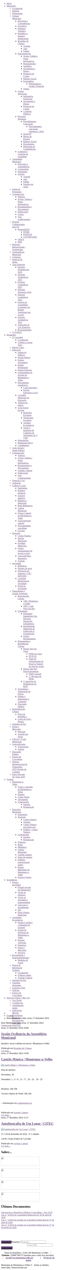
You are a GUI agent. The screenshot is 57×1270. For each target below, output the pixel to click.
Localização (17, 8)
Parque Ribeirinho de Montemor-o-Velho (24, 871)
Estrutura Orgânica (22, 29)
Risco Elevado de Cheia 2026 (18, 775)
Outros (26, 89)
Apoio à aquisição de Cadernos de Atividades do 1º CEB (30, 433)
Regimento (22, 171)
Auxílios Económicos (28, 424)
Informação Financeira (28, 97)
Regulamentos (29, 64)
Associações (23, 747)
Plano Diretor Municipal (23, 913)
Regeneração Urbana (23, 597)
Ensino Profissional (23, 366)
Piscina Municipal (22, 539)
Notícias (21, 197)
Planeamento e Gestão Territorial (36, 85)
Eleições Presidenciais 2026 (23, 269)
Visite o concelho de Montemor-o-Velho (25, 789)
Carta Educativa (30, 387)
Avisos (21, 214)
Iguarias (26, 804)
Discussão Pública (22, 705)
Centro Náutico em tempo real (30, 825)
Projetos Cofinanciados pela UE (18, 224)
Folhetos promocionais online (23, 862)
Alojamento (23, 799)
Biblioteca (22, 566)
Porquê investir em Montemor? (24, 888)
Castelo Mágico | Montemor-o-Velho (26, 1059)
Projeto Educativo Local (30, 391)
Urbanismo (22, 611)
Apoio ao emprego (22, 893)
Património (22, 488)
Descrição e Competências (24, 22)
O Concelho (17, 337)
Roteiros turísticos (21, 491)
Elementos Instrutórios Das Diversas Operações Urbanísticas (30, 618)
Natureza (22, 842)
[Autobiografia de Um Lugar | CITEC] (18, 1129)
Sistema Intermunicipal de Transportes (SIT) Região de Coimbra (19, 767)
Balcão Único (18, 347)
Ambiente (16, 483)
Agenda (26, 46)
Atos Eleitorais (18, 264)
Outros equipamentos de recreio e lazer (25, 551)
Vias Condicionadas (24, 476)
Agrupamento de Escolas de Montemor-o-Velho (25, 376)
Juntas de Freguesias (16, 190)
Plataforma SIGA (25, 443)
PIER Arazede (35, 674)
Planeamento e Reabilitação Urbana (24, 643)
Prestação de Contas (28, 75)
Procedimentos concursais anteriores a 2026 (36, 129)
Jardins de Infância (22, 353)
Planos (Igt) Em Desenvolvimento (31, 670)
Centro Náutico (24, 536)
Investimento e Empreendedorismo (20, 956)
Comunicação (18, 194)
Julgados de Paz (19, 724)
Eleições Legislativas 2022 (23, 320)
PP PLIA (33, 656)
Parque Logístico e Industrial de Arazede (25, 925)
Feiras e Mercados (16, 727)
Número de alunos (23, 404)
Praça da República (22, 715)
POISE (26, 232)
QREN (21, 239)
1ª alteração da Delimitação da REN (29, 684)
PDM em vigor (35, 654)
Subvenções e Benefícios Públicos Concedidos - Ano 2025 (26, 1212)
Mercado (21, 731)
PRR (20, 242)
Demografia (17, 13)
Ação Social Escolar (23, 409)
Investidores (12, 880)
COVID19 (17, 332)
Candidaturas (23, 445)
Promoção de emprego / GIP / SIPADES (25, 573)
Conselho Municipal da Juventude (23, 581)
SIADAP (27, 134)
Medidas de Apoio (23, 961)
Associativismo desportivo (24, 557)
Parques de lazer (25, 568)
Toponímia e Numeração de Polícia (24, 691)
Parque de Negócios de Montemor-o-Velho (23, 934)
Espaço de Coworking (17, 758)
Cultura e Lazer (19, 485)
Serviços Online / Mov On (18, 998)
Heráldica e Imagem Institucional (23, 36)
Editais (26, 51)
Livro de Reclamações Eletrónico (18, 1020)
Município (11, 6)
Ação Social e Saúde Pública (18, 449)
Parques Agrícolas (22, 941)
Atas (25, 48)
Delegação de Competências (29, 147)
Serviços (21, 952)
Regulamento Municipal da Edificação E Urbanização (29, 630)
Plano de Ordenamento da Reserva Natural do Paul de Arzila (36, 663)
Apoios (21, 749)
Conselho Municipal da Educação (23, 397)
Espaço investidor (16, 883)
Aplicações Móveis (17, 1011)
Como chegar (23, 797)
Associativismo (18, 744)
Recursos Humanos (22, 117)
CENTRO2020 (30, 237)
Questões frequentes (16, 984)
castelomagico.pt (24, 1103)
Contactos (16, 257)
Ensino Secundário (23, 361)
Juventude (16, 563)
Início (9, 3)
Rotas (20, 845)
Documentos (28, 144)
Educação (16, 350)
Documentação (24, 53)
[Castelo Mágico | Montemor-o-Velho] (18, 1065)
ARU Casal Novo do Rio (29, 607)
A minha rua (17, 1003)
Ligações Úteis (18, 988)
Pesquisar (6, 1242)
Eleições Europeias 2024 (24, 291)
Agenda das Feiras (23, 735)
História (15, 11)
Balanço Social (29, 79)
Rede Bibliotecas (25, 505)
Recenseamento (24, 330)
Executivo (22, 26)
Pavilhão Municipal (22, 544)
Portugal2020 (23, 229)
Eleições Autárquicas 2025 (23, 277)
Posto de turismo (25, 857)
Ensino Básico (24, 357)
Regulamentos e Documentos (25, 208)
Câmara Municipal (16, 17)
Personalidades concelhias (24, 527)
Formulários (28, 81)
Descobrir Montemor (16, 810)
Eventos (21, 531)
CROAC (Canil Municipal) (19, 740)
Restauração (28, 807)
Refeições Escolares (27, 414)
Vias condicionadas (24, 218)
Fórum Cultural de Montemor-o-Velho (25, 515)
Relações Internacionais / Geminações (18, 247)
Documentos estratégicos (23, 383)
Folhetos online (24, 975)
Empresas (22, 945)
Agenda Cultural (25, 470)
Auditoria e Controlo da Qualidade (23, 154)
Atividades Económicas (17, 918)
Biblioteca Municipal (22, 501)
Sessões (21, 174)
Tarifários (27, 66)
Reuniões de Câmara (23, 42)
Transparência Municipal (18, 253)
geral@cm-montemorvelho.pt (19, 1258)
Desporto (16, 533)
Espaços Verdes (24, 877)
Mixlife (31, 1267)
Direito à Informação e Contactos (23, 699)
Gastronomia (23, 802)
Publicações (23, 212)
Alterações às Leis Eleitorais (24, 326)
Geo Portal (17, 1000)
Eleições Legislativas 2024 (23, 297)
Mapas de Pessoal (27, 137)
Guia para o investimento (23, 906)
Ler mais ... (6, 1051)
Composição (23, 169)
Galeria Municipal (22, 509)
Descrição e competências (23, 165)
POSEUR (27, 234)
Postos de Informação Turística (17, 967)
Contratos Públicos (27, 112)
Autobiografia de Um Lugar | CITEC (27, 1123)
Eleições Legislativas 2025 (23, 284)
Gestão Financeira (22, 92)
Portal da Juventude (22, 587)
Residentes (11, 335)
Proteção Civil (18, 480)
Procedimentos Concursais (29, 122)
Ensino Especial (25, 370)
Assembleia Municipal (17, 160)
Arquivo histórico (21, 496)
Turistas (10, 779)
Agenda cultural (25, 855)
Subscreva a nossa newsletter (13, 1245)
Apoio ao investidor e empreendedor (24, 900)
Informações (23, 440)
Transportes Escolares (28, 419)
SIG (19, 910)
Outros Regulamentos (29, 637)
